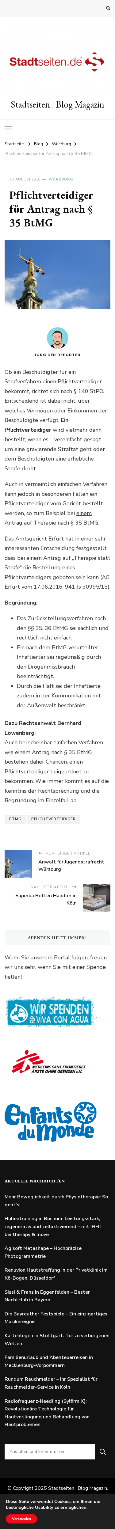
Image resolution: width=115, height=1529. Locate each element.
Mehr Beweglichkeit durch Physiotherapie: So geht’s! (56, 1200)
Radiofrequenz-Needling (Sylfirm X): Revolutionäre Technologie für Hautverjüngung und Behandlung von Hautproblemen (47, 1413)
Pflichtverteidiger (53, 819)
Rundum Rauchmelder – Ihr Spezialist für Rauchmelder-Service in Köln (51, 1383)
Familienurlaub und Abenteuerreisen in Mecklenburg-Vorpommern (49, 1361)
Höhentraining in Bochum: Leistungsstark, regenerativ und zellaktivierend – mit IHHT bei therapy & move (54, 1226)
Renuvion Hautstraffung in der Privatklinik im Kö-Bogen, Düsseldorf (56, 1274)
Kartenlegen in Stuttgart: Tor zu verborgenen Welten (57, 1339)
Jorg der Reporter (58, 354)
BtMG (15, 819)
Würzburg (60, 179)
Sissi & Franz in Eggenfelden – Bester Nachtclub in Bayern (47, 1296)
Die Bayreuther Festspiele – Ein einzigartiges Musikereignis (56, 1318)
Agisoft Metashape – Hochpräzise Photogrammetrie (43, 1252)
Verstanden (21, 1518)
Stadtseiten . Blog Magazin (57, 104)
